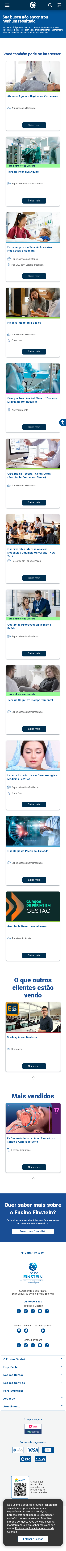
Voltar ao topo (34, 1252)
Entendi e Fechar (33, 1539)
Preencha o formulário (33, 1231)
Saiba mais (34, 125)
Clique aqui (36, 1481)
